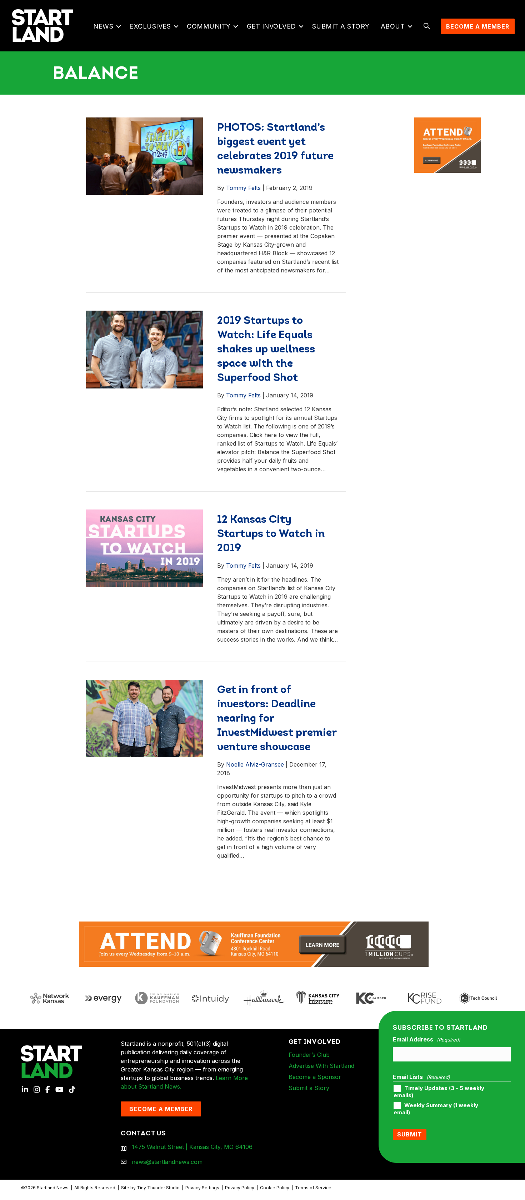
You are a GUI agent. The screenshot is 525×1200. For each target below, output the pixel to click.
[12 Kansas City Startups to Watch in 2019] (144, 547)
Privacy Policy (239, 1187)
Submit (409, 1134)
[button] (118, 26)
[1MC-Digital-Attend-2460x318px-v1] (254, 943)
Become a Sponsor (315, 1076)
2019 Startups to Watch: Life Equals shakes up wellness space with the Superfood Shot (266, 350)
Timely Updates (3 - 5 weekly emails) (439, 1092)
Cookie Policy (274, 1187)
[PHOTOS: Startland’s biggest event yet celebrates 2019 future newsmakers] (144, 155)
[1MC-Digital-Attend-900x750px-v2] (447, 121)
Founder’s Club (309, 1054)
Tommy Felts (243, 187)
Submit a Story (341, 26)
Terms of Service (313, 1187)
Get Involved (271, 26)
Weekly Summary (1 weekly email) (436, 1109)
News (103, 26)
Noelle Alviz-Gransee (255, 764)
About (393, 26)
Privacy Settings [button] (202, 1187)
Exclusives (150, 26)
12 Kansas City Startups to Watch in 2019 (271, 534)
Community (209, 26)
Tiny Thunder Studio (158, 1187)
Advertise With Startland (321, 1065)
